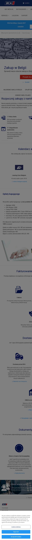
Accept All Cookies (16, 536)
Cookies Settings (16, 527)
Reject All (16, 531)
